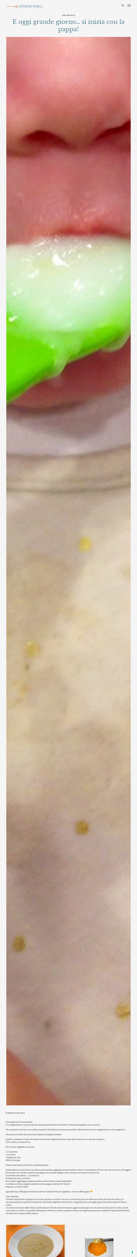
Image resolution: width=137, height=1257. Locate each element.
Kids (64, 15)
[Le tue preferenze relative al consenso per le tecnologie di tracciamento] (132, 1252)
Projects (71, 15)
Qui (7, 1191)
